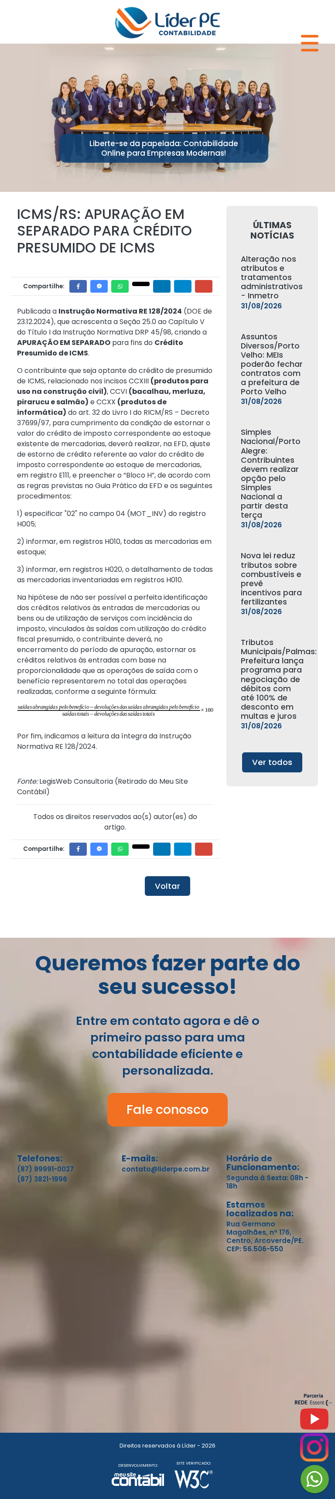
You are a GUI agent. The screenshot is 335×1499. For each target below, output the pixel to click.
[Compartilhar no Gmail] (203, 286)
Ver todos (272, 762)
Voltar (167, 886)
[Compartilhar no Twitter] (141, 284)
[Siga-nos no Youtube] (314, 1422)
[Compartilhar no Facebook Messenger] (99, 286)
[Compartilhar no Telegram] (182, 286)
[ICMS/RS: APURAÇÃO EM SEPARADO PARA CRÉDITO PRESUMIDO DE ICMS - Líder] (167, 21)
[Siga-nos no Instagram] (314, 1450)
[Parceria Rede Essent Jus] (313, 1403)
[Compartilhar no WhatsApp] (120, 286)
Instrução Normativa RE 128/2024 (120, 311)
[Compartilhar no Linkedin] (162, 286)
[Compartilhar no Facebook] (78, 286)
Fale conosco (167, 1109)
